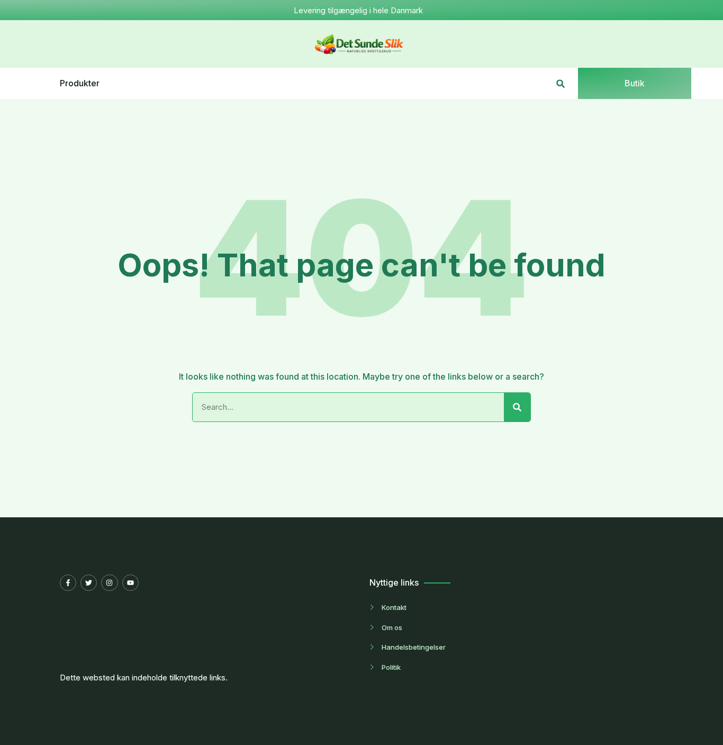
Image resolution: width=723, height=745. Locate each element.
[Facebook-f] (68, 583)
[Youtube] (130, 583)
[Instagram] (109, 583)
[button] (561, 83)
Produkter (80, 83)
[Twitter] (88, 583)
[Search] (517, 407)
